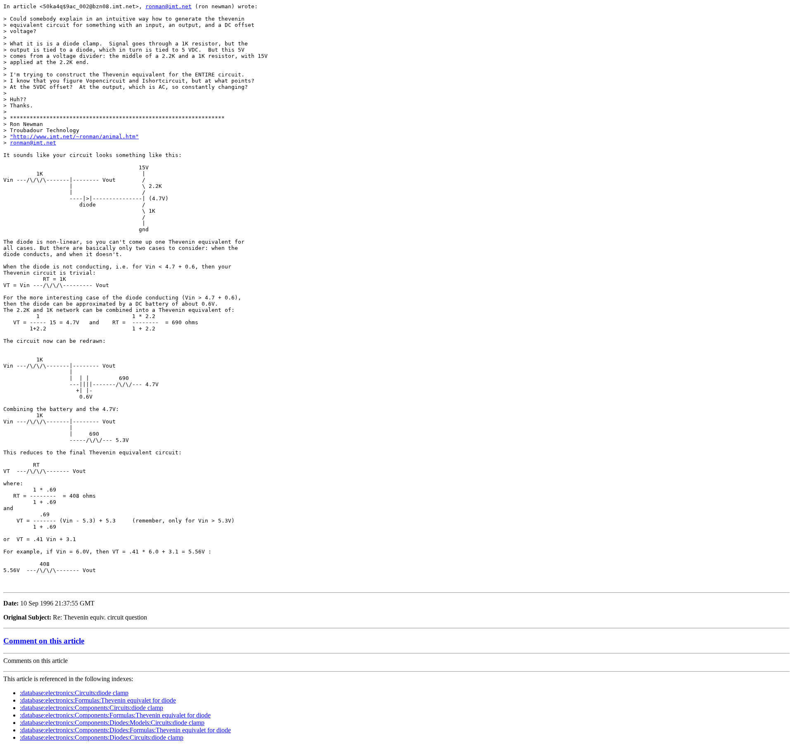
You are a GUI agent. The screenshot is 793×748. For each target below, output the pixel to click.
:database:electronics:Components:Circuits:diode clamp (91, 707)
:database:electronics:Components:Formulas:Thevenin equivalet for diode (115, 715)
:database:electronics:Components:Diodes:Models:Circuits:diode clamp (112, 722)
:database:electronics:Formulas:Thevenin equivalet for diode (98, 700)
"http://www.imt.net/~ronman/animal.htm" (74, 136)
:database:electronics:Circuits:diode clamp (74, 692)
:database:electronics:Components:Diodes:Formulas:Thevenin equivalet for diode (125, 730)
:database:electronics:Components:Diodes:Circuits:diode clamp (101, 737)
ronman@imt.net (168, 6)
